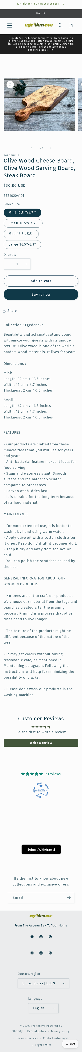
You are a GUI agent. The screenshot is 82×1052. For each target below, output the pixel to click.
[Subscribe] (69, 897)
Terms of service (27, 1038)
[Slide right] (50, 148)
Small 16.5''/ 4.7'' (23, 223)
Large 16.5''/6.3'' (22, 245)
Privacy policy (60, 1031)
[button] (9, 25)
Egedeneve (38, 1026)
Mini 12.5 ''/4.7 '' (22, 213)
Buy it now (41, 294)
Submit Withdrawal (41, 849)
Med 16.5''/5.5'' (21, 234)
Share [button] (12, 311)
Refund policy (36, 1031)
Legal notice (43, 1045)
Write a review (41, 743)
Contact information (56, 1038)
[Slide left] (31, 148)
